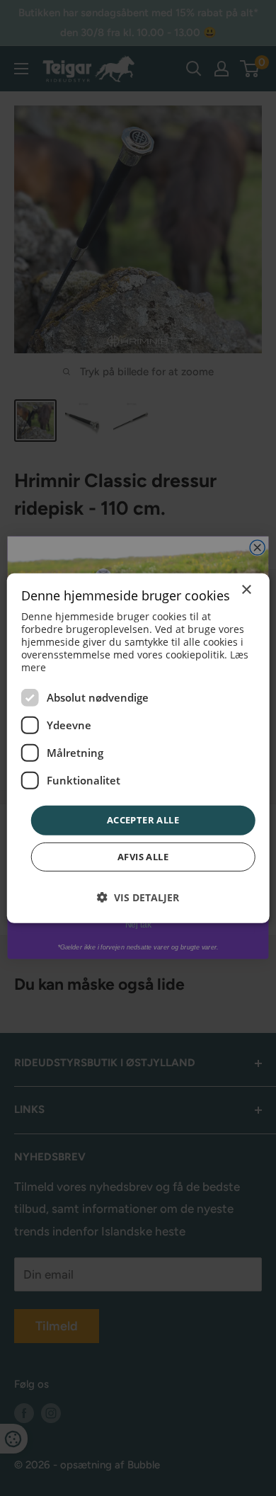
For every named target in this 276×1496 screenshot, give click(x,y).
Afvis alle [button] (142, 856)
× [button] (246, 589)
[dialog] (138, 748)
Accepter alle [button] (143, 819)
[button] (138, 897)
